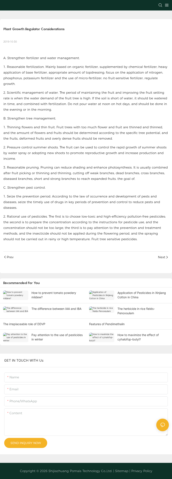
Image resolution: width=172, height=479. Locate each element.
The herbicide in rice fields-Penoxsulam (136, 311)
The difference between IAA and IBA (56, 308)
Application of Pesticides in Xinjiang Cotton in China (141, 295)
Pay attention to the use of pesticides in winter (57, 337)
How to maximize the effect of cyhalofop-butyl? (138, 337)
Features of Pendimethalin (107, 324)
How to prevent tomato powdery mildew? (53, 295)
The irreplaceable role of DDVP (24, 324)
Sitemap (121, 471)
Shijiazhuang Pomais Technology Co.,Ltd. (80, 471)
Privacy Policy (141, 471)
